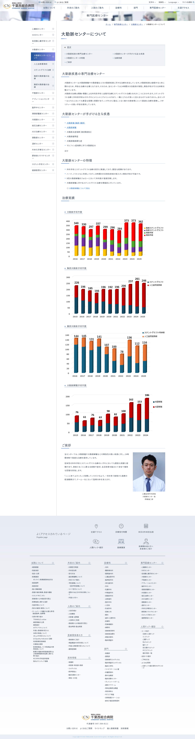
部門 (106, 649)
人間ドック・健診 (148, 627)
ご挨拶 (69, 62)
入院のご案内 (74, 606)
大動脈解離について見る (79, 188)
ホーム (108, 24)
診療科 (107, 563)
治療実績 (118, 58)
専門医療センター (121, 24)
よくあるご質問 (62, 2)
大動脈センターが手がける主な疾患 (129, 53)
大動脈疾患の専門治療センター (79, 53)
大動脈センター (137, 24)
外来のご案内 (74, 563)
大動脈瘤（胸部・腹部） (76, 123)
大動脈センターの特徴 (75, 58)
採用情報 (72, 658)
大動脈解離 (71, 127)
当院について (37, 563)
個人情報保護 (113, 728)
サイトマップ (100, 728)
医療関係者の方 (75, 635)
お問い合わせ (46, 2)
